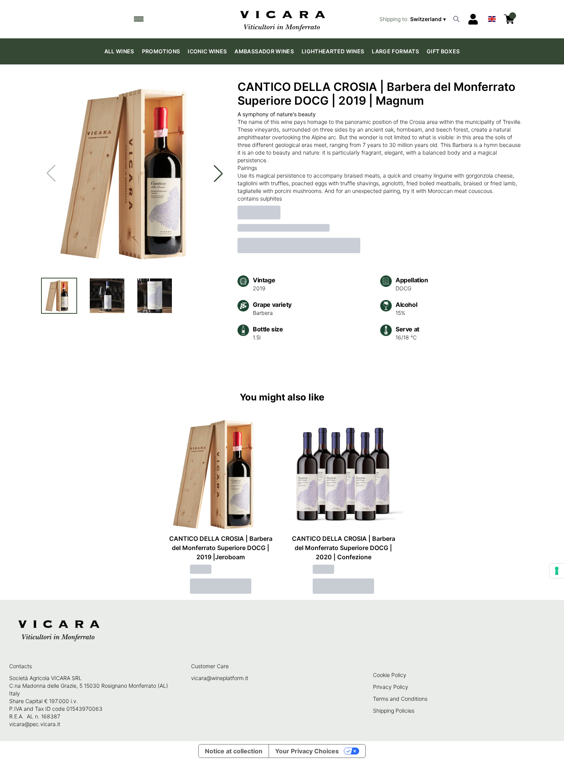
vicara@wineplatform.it (219, 678)
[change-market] (413, 19)
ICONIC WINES (207, 51)
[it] (491, 17)
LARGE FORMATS (395, 51)
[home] (282, 19)
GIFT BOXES (443, 51)
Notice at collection (233, 751)
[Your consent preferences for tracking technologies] (556, 570)
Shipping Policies (393, 710)
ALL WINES (119, 51)
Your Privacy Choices (307, 751)
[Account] (473, 19)
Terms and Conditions (400, 698)
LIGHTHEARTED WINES (333, 51)
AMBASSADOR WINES (264, 51)
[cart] (509, 19)
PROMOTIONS (161, 51)
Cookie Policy (389, 675)
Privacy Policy (390, 687)
